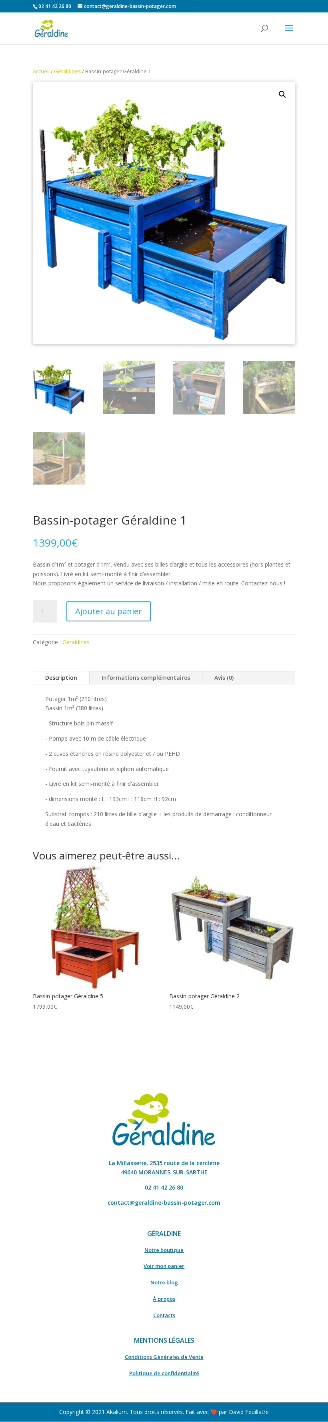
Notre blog (164, 1282)
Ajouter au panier (108, 611)
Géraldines (67, 71)
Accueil (41, 71)
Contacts (164, 1315)
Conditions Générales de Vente (164, 1356)
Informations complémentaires (146, 677)
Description (61, 677)
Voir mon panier (164, 1266)
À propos (164, 1298)
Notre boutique (164, 1250)
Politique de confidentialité (164, 1373)
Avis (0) (224, 677)
